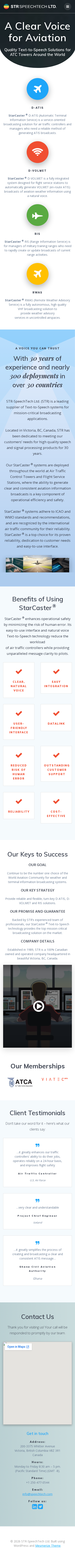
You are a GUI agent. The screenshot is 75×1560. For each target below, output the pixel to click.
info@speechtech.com (37, 1494)
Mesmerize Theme (48, 1546)
